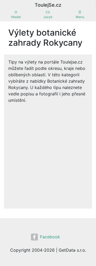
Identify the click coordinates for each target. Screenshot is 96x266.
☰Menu (80, 14)
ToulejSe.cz (48, 5)
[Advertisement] (48, 154)
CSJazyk (48, 14)
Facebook (50, 236)
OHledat (16, 14)
